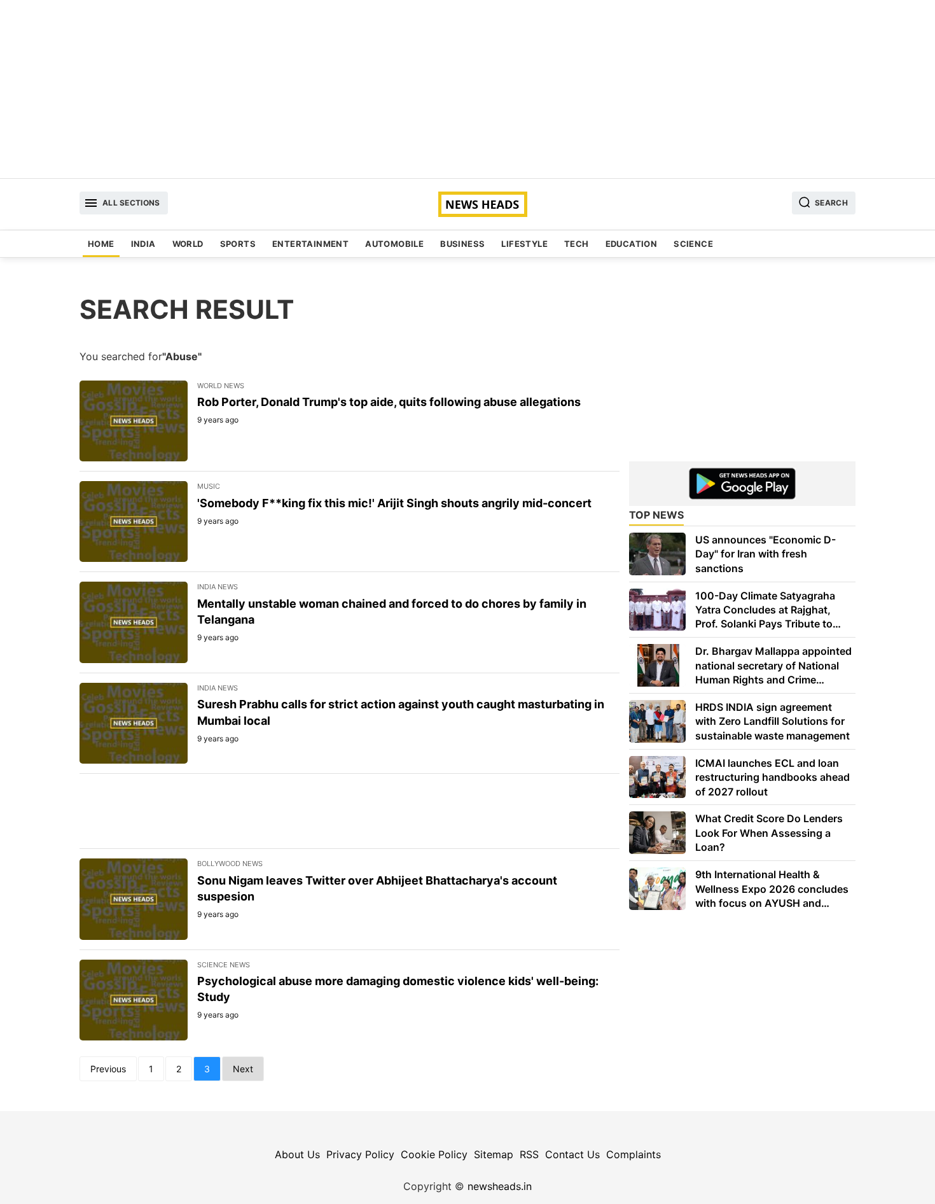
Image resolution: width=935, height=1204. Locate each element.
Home (101, 244)
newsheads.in (500, 1186)
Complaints (633, 1154)
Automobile (394, 244)
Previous (108, 1068)
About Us (297, 1154)
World (188, 244)
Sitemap (493, 1154)
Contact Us (572, 1154)
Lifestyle (524, 244)
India (143, 244)
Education (632, 244)
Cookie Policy (434, 1154)
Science (693, 244)
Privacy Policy (360, 1154)
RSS (529, 1154)
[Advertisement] (467, 89)
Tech (576, 244)
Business (462, 244)
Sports (238, 244)
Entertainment (310, 244)
